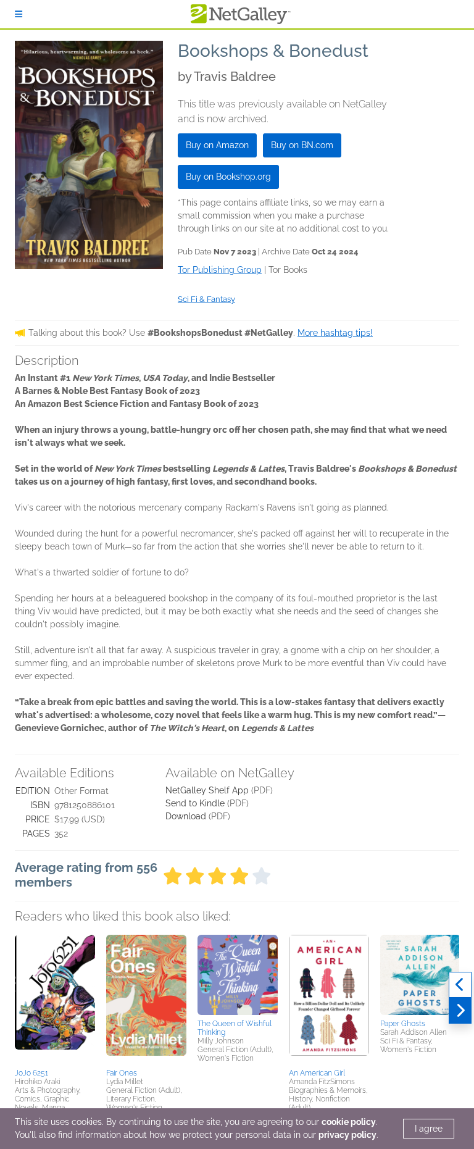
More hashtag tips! (335, 333)
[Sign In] (18, 14)
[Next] (460, 1011)
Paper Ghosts (402, 1023)
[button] (55, 999)
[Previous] (460, 985)
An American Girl (317, 1073)
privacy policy (347, 1135)
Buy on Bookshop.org (228, 177)
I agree (429, 1129)
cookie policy (349, 1122)
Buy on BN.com (302, 145)
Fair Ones (121, 1073)
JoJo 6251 (31, 1073)
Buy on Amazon (217, 145)
